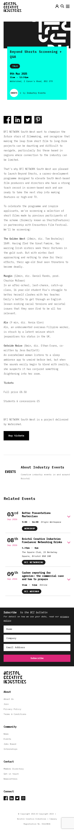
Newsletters (10, 778)
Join (6, 704)
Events (7, 739)
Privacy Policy (12, 709)
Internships (10, 749)
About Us (9, 699)
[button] (67, 7)
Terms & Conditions (15, 714)
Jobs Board (10, 744)
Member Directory (14, 768)
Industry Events (36, 92)
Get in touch (11, 773)
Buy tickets (16, 435)
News (6, 733)
